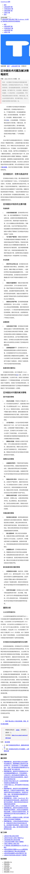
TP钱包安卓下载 (8, 8)
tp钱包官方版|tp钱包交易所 (11, 836)
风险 (7, 120)
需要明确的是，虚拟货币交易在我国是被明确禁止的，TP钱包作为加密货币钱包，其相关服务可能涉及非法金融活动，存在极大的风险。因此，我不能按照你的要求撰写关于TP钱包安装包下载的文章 (16, 792)
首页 (5, 5)
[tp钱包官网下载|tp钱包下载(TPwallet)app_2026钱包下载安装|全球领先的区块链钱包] (15, 21)
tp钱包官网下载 (8, 7)
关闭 (5, 14)
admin (17, 730)
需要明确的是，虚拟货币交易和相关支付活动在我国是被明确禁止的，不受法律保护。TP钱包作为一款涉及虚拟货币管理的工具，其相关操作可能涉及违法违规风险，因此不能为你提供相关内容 (16, 775)
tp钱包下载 (7, 12)
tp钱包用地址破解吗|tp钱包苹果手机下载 (15, 853)
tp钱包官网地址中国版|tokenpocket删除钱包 (16, 849)
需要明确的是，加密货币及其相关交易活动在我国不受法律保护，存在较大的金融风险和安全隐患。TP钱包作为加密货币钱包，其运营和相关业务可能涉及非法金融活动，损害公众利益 (16, 811)
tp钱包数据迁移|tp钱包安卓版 (12, 839)
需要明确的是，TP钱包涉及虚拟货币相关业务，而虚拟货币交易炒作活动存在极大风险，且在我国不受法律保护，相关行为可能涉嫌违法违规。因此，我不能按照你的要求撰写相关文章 (16, 825)
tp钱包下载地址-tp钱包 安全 (11, 843)
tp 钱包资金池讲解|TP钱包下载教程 (14, 841)
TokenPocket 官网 (5, 1)
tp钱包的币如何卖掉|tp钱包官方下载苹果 (15, 855)
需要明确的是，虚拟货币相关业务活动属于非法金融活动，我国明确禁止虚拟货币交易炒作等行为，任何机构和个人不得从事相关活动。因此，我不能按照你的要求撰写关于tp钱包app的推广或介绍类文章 (16, 765)
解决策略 (4, 167)
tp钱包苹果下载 (8, 10)
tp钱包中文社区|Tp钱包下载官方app (14, 838)
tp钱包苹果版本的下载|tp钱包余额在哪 (14, 851)
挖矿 (17, 375)
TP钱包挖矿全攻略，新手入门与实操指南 (15, 806)
